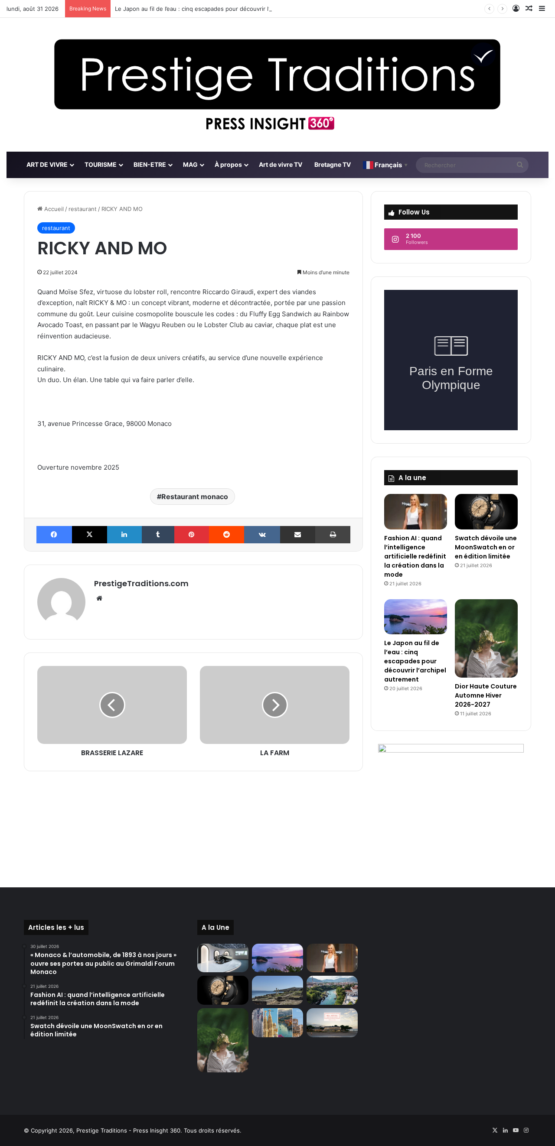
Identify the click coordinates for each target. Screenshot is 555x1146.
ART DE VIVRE (47, 164)
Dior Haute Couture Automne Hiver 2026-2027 (486, 695)
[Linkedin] (124, 534)
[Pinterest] (191, 534)
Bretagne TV (332, 164)
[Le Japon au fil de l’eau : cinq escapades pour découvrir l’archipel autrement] (415, 617)
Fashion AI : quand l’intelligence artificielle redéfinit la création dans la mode (415, 556)
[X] (90, 534)
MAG (190, 164)
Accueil (53, 208)
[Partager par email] (298, 534)
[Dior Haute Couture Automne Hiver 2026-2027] (486, 638)
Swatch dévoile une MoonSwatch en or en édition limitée (486, 547)
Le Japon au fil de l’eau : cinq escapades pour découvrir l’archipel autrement (217, 8)
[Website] (99, 598)
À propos (228, 164)
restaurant (83, 208)
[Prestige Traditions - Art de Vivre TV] (277, 84)
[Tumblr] (158, 534)
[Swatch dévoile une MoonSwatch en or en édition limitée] (486, 511)
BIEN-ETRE (150, 164)
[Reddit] (227, 534)
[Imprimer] (332, 534)
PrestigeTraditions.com (141, 583)
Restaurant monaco (194, 496)
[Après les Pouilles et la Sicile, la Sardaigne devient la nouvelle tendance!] (277, 990)
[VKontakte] (262, 534)
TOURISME (101, 164)
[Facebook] (54, 534)
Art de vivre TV (280, 164)
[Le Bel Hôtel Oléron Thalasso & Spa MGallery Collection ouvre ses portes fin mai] (332, 1022)
